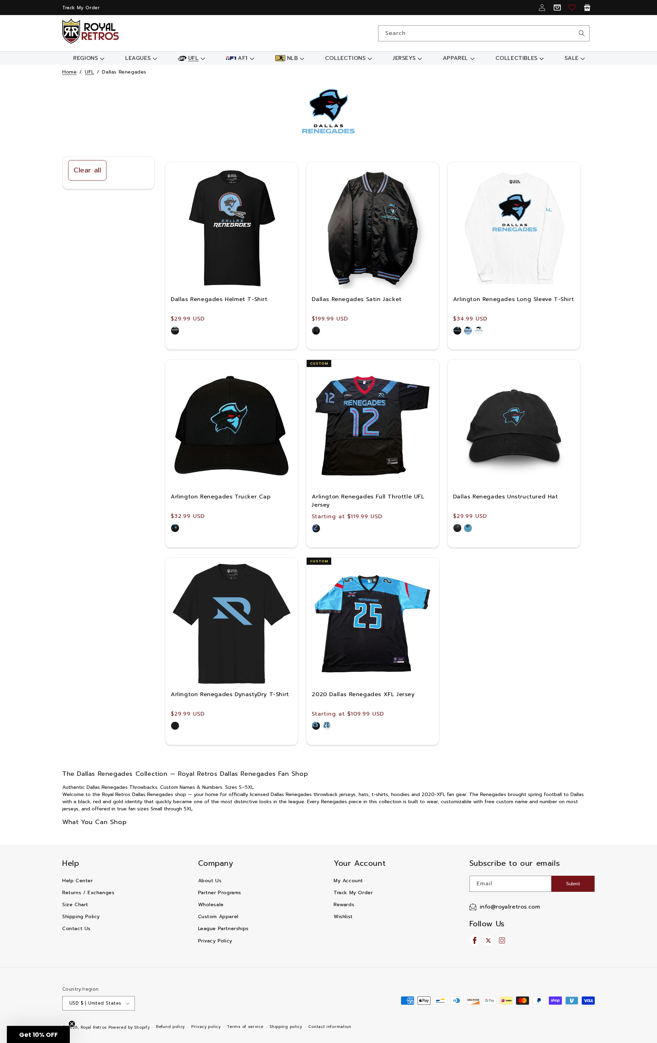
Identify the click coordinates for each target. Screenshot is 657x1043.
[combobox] (483, 33)
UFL (89, 72)
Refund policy (170, 1027)
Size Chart (75, 904)
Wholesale (211, 904)
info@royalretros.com (510, 907)
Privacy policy (206, 1027)
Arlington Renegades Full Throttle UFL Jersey (368, 501)
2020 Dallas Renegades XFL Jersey (363, 694)
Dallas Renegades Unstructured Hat (505, 497)
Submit (573, 883)
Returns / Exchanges (88, 892)
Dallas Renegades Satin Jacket (356, 299)
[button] (88, 58)
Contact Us (76, 928)
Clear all (87, 170)
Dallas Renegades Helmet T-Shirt (219, 299)
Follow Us (487, 923)
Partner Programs (220, 892)
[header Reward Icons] (587, 7)
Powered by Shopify (129, 1027)
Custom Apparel (218, 916)
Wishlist (343, 916)
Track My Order (81, 7)
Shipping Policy (81, 916)
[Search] (581, 33)
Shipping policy (286, 1027)
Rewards (344, 904)
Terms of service (245, 1027)
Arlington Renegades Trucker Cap (221, 497)
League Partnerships (223, 928)
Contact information (329, 1027)
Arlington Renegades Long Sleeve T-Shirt (513, 299)
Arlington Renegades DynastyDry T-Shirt (230, 694)
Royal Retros (94, 1027)
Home (69, 72)
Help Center (77, 880)
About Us (210, 880)
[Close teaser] (71, 1023)
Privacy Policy (215, 940)
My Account (348, 880)
